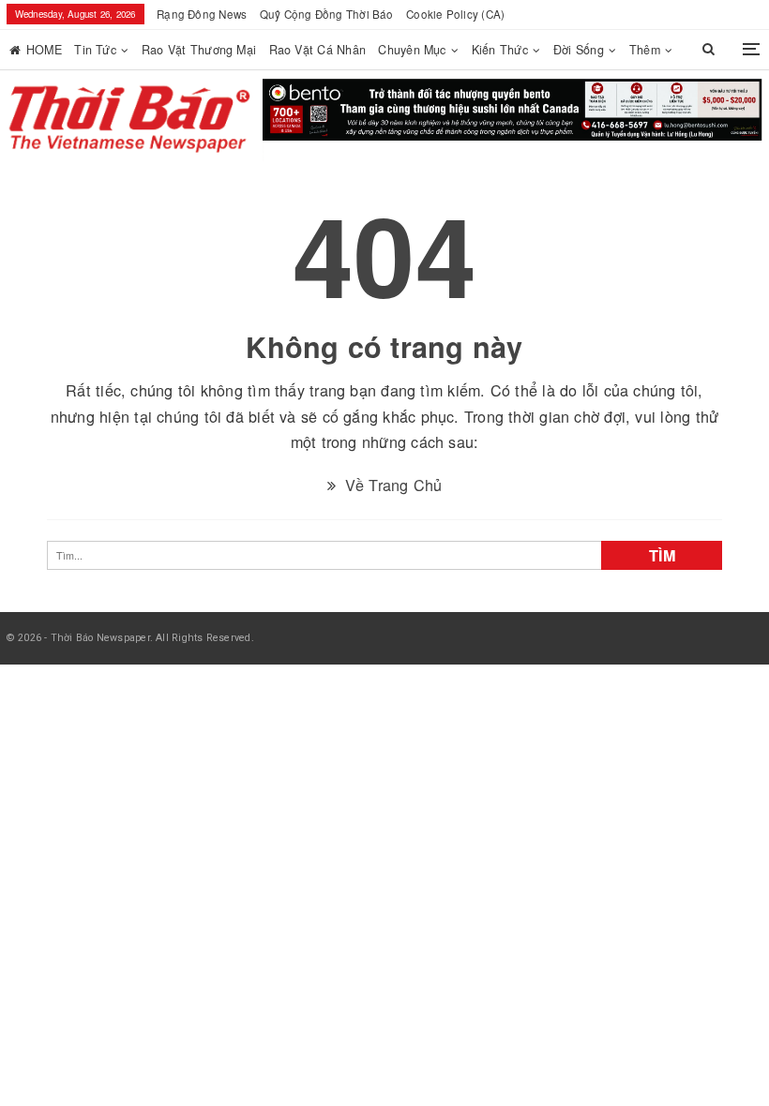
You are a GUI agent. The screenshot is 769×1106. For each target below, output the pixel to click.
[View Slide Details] (512, 114)
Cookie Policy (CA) (455, 14)
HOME (44, 49)
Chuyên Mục (411, 49)
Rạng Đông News (202, 14)
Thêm (644, 49)
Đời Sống (578, 49)
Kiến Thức (500, 49)
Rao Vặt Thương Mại (199, 49)
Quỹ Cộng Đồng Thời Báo (327, 14)
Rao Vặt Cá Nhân (317, 49)
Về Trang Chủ (390, 477)
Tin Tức (95, 49)
